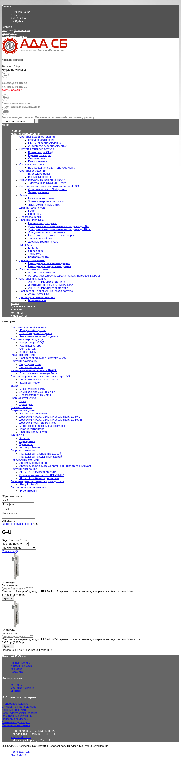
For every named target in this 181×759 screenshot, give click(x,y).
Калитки (24, 438)
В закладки (8, 582)
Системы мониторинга (16, 725)
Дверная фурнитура (23, 398)
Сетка (23, 540)
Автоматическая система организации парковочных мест (55, 466)
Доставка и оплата (23, 306)
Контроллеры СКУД (31, 342)
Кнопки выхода (28, 351)
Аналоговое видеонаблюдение (38, 336)
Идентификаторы (30, 345)
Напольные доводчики (33, 413)
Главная (7, 27)
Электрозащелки (21, 407)
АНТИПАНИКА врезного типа (37, 472)
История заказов (21, 665)
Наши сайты (19, 315)
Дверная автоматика (24, 450)
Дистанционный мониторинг (28, 487)
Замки (14, 385)
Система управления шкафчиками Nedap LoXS (40, 376)
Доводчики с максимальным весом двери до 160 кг (50, 419)
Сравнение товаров (14, 36)
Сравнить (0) (10, 551)
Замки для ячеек (29, 382)
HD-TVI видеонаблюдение (35, 333)
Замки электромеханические (37, 391)
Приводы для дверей (15, 719)
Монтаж (16, 690)
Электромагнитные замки (35, 395)
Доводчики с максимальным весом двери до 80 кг (50, 416)
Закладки (16, 668)
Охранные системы (23, 354)
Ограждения (27, 441)
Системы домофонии (24, 361)
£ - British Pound (20, 12)
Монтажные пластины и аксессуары (42, 425)
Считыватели (27, 348)
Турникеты (17, 435)
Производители (23, 523)
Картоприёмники (30, 447)
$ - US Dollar (18, 18)
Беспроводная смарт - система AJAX (42, 358)
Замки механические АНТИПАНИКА (41, 475)
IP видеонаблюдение (32, 330)
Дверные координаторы (34, 432)
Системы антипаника (24, 469)
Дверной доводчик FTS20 (17, 588)
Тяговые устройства (31, 429)
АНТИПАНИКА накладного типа (39, 478)
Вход (5, 30)
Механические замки (32, 388)
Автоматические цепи (33, 462)
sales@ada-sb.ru (21, 737)
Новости (16, 309)
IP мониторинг (28, 490)
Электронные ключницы (17, 716)
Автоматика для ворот (16, 722)
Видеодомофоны (30, 364)
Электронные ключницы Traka (38, 373)
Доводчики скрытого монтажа (37, 422)
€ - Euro (15, 15)
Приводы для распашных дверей (40, 453)
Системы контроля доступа (28, 339)
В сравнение (10, 585)
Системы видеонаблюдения (28, 327)
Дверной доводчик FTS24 (17, 636)
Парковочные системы (25, 459)
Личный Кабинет (21, 662)
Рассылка (17, 672)
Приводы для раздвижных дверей (40, 456)
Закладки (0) (9, 33)
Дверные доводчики (23, 410)
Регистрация (22, 30)
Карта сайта (18, 754)
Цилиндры (26, 404)
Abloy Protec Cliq (29, 484)
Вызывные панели (31, 367)
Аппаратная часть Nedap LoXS (38, 379)
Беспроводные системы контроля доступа (37, 481)
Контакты (17, 312)
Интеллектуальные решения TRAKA (34, 370)
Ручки (22, 401)
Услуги (15, 303)
